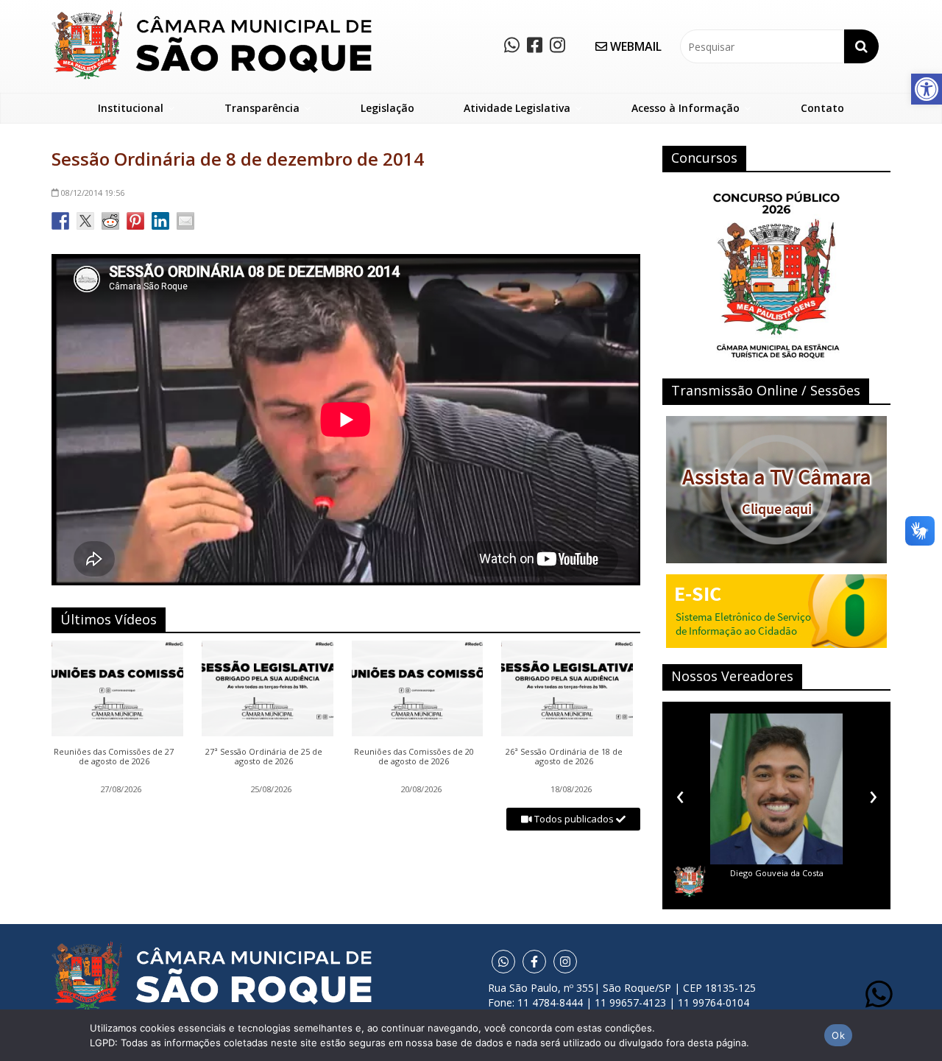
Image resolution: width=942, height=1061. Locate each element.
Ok (838, 1035)
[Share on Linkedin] (160, 221)
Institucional (130, 108)
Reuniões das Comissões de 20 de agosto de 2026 (414, 757)
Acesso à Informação (685, 108)
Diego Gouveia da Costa (740, 872)
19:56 (92, 192)
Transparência (262, 108)
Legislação (387, 108)
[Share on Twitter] (85, 221)
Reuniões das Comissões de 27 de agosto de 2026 (114, 757)
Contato (822, 108)
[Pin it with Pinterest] (135, 221)
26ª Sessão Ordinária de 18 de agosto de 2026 (564, 757)
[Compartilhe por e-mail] (185, 221)
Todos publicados (574, 818)
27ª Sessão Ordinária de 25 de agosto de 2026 (263, 757)
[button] (926, 89)
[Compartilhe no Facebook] (60, 221)
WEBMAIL (634, 46)
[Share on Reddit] (110, 221)
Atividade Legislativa (517, 108)
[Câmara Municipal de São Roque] (212, 15)
